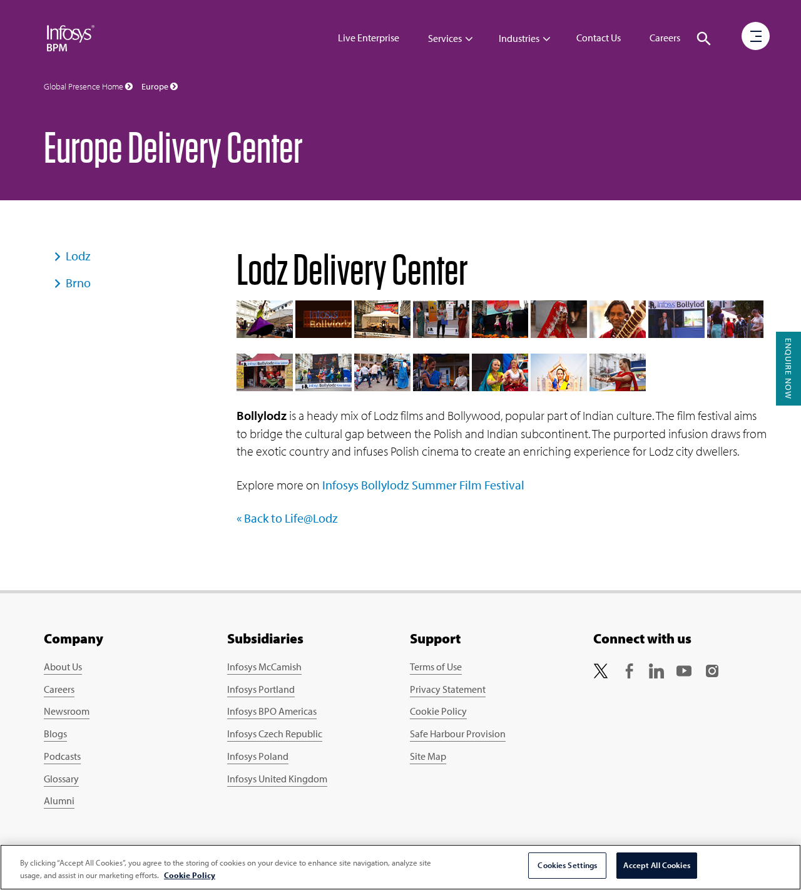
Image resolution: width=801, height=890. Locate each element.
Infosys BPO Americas (272, 711)
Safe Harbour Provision (458, 733)
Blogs (55, 733)
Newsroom (66, 711)
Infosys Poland (257, 756)
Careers (665, 37)
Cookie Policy (438, 711)
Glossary (61, 778)
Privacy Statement (448, 689)
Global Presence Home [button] (84, 86)
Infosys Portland (261, 689)
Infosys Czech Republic (274, 733)
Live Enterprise (368, 37)
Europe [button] (155, 86)
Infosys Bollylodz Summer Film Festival (423, 485)
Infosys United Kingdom (277, 778)
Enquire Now (788, 368)
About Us (63, 666)
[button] (704, 38)
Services (445, 38)
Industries (519, 38)
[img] (70, 37)
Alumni (59, 800)
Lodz (78, 255)
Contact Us (598, 37)
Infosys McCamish (264, 666)
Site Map (428, 756)
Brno (78, 282)
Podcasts (62, 756)
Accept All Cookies (656, 865)
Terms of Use (436, 666)
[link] (600, 669)
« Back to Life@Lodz (287, 518)
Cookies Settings (567, 865)
